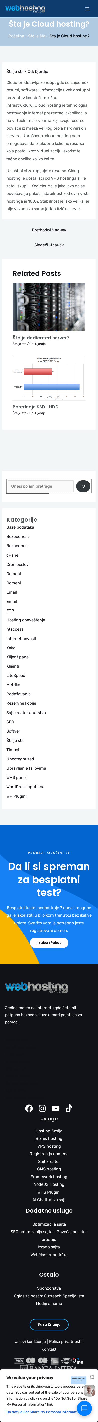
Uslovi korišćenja (30, 1341)
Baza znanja (49, 1324)
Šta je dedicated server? (41, 338)
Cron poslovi (18, 564)
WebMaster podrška (49, 1254)
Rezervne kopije (21, 703)
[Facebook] (29, 1108)
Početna (16, 36)
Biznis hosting (49, 1138)
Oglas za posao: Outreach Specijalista (49, 1296)
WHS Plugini (49, 1192)
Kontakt (49, 1349)
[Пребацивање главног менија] (87, 8)
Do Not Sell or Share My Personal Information (44, 1412)
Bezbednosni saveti (23, 1083)
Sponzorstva (49, 1288)
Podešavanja (18, 694)
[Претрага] (83, 486)
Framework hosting (49, 1176)
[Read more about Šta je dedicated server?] (49, 306)
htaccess (14, 629)
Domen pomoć (18, 1076)
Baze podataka (20, 527)
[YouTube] (56, 1108)
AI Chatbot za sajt (49, 1199)
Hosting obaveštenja (25, 620)
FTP (10, 610)
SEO (10, 722)
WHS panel (16, 777)
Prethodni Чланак (49, 230)
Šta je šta (36, 36)
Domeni (13, 573)
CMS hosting (49, 1169)
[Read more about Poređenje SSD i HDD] (49, 378)
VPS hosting (49, 1146)
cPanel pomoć (18, 1062)
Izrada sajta (49, 1247)
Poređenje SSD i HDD (36, 407)
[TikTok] (69, 1108)
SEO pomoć (15, 1069)
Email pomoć (17, 1040)
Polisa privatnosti (65, 1341)
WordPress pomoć (21, 1047)
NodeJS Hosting (49, 1184)
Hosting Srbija (49, 1131)
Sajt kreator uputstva (26, 712)
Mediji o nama (49, 1303)
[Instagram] (42, 1108)
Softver (13, 731)
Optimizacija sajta (49, 1224)
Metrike (13, 684)
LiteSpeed (15, 675)
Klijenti (12, 666)
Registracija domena (49, 1153)
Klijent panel (18, 657)
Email (11, 592)
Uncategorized (20, 759)
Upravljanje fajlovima (26, 768)
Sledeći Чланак (49, 245)
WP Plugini (16, 796)
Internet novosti (21, 638)
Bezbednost (17, 536)
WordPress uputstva (25, 786)
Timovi (12, 749)
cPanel (12, 555)
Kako (10, 648)
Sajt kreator (49, 1161)
